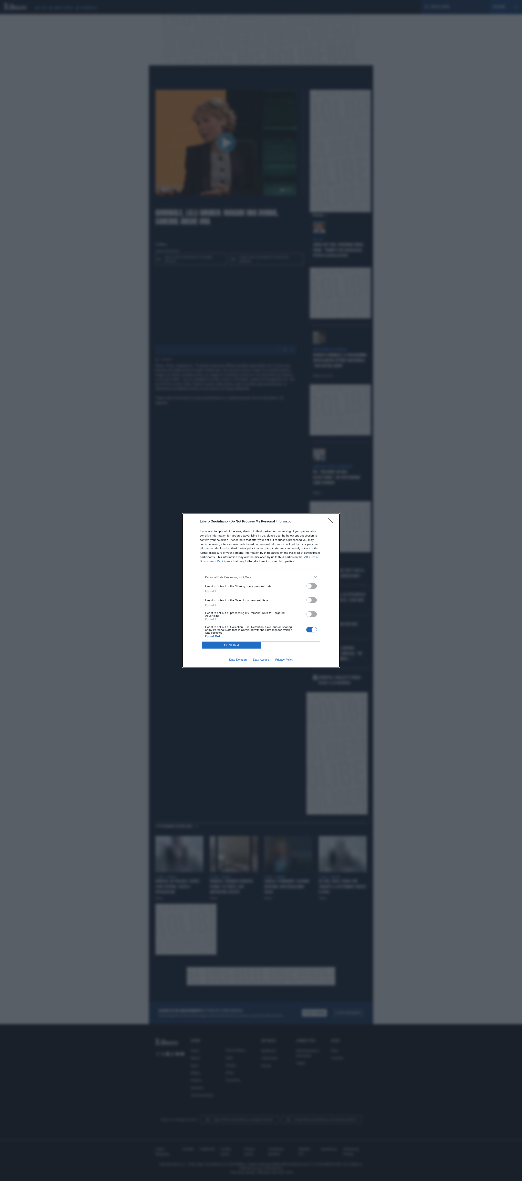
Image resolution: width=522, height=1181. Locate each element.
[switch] (311, 586)
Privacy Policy (284, 659)
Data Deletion (238, 659)
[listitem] (261, 577)
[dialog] (261, 590)
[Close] (331, 522)
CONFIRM (231, 645)
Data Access (261, 659)
